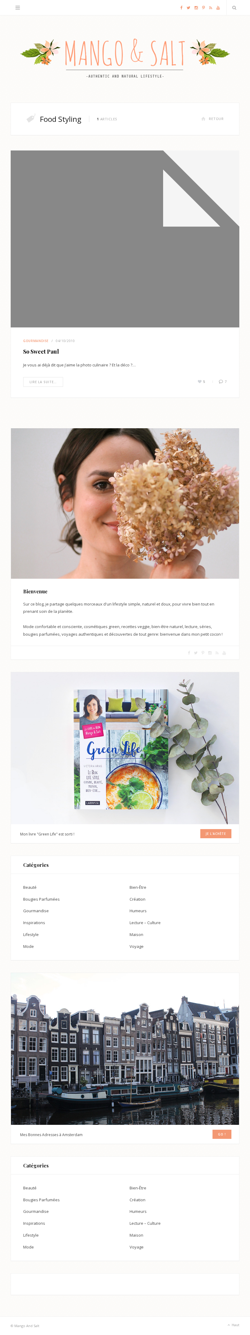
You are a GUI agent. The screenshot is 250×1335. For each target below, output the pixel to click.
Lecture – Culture (145, 922)
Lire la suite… (43, 382)
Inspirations (34, 922)
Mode (28, 946)
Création (137, 899)
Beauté (30, 887)
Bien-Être (138, 887)
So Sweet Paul (41, 351)
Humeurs (138, 910)
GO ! (222, 1134)
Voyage (137, 946)
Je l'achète (216, 834)
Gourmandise (35, 341)
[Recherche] (233, 7)
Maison (136, 934)
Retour (216, 118)
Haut (235, 1324)
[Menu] (18, 7)
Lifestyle (31, 934)
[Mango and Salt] (125, 58)
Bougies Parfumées (41, 899)
